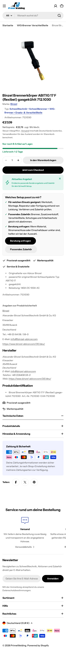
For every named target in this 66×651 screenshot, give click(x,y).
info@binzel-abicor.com (23, 371)
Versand (25, 130)
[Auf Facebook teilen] (15, 482)
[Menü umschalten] (4, 6)
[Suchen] (59, 15)
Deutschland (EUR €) (18, 623)
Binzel (13, 104)
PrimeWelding (18, 645)
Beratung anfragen (20, 240)
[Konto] (55, 6)
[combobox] (33, 15)
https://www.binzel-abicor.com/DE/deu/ (23, 343)
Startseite (7, 25)
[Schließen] (60, 178)
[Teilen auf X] (25, 482)
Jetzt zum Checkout (33, 170)
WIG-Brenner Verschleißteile (32, 25)
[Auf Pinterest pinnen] (34, 482)
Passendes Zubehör (21, 249)
